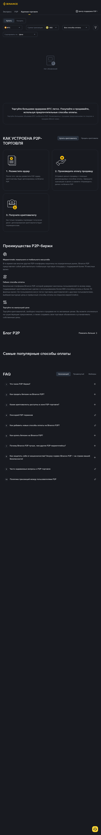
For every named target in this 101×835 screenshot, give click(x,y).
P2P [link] (16, 11)
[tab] (7, 12)
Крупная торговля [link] (29, 11)
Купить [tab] (9, 21)
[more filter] (95, 27)
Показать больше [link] (87, 333)
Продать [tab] (20, 21)
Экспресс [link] (7, 11)
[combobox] (12, 27)
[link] (53, 415)
